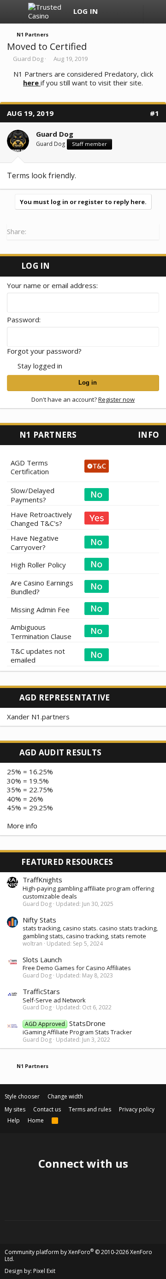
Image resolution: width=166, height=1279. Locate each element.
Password (23, 319)
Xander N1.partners (38, 716)
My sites (15, 1109)
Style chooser (22, 1096)
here (32, 82)
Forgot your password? (44, 351)
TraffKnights (42, 879)
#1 (155, 113)
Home (36, 1120)
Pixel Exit (44, 1271)
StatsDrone (65, 1023)
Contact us (47, 1109)
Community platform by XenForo (78, 1255)
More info (22, 825)
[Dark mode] (154, 14)
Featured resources (67, 862)
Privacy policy (136, 1109)
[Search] (129, 11)
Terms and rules (90, 1109)
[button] (15, 12)
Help (13, 1120)
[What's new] (111, 11)
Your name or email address (51, 285)
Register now (116, 399)
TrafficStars (41, 991)
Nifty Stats (39, 919)
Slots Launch (42, 959)
